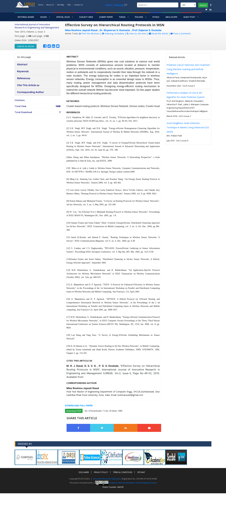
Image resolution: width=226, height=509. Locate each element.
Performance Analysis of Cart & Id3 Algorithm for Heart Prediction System (186, 95)
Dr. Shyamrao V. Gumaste (115, 30)
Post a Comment (182, 33)
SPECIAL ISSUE (63, 17)
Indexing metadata (114, 33)
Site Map (60, 5)
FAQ (69, 5)
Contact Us (78, 5)
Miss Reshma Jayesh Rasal (81, 30)
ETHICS (156, 17)
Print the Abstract (90, 33)
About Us (50, 5)
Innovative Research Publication (107, 478)
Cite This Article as (28, 85)
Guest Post (189, 17)
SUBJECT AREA (86, 17)
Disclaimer (84, 472)
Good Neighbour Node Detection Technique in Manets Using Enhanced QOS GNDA (188, 127)
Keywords (23, 71)
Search (203, 5)
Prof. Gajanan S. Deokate (147, 30)
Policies (139, 17)
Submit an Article (25, 46)
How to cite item (137, 33)
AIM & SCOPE (171, 17)
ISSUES (43, 17)
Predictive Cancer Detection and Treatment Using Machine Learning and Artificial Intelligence (188, 69)
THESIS (122, 17)
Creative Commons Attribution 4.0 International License (133, 482)
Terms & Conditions (122, 472)
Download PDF (73, 411)
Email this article (159, 33)
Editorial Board (26, 17)
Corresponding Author (30, 92)
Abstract (22, 64)
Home (40, 5)
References (23, 78)
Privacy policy (101, 472)
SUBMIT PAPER (106, 17)
